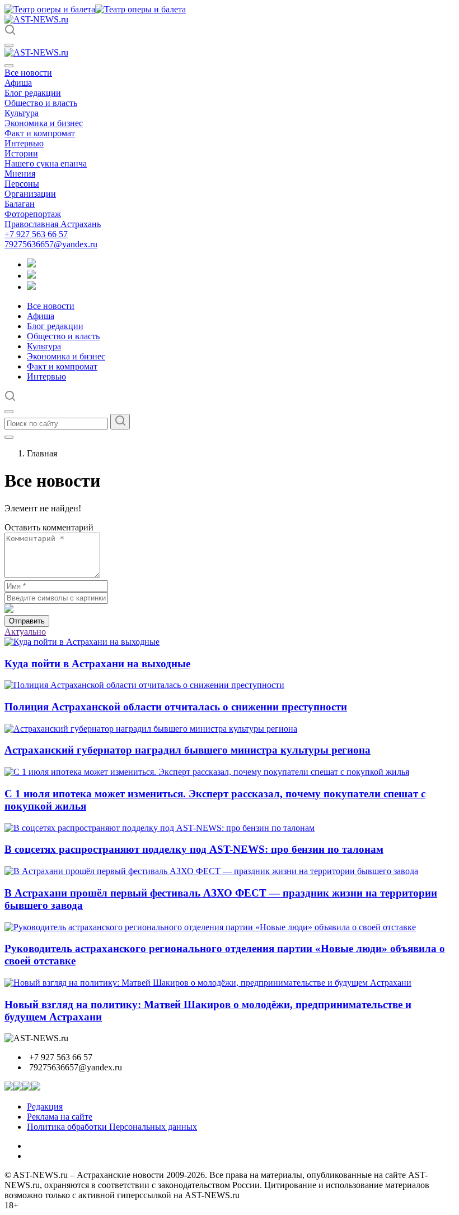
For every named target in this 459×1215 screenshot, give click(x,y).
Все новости (28, 72)
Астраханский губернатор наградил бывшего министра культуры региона (187, 750)
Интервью (24, 143)
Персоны (21, 183)
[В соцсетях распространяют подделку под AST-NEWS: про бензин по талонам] (159, 828)
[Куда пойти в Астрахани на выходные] (82, 641)
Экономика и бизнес (43, 123)
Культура (21, 113)
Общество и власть (40, 103)
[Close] (8, 65)
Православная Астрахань (52, 224)
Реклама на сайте (59, 1116)
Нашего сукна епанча (45, 163)
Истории (21, 153)
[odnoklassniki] (31, 275)
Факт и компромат (39, 133)
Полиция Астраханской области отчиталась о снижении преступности (175, 707)
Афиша (18, 82)
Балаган (19, 204)
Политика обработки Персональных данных (112, 1126)
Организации (30, 193)
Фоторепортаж (32, 214)
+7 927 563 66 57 (36, 234)
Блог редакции (32, 93)
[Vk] (31, 287)
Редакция (45, 1106)
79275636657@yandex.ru (50, 244)
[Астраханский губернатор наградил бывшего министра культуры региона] (150, 728)
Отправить (27, 621)
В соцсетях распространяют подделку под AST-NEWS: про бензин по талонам (193, 849)
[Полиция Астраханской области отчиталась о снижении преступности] (144, 685)
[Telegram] (31, 264)
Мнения (19, 173)
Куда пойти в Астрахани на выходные (97, 663)
